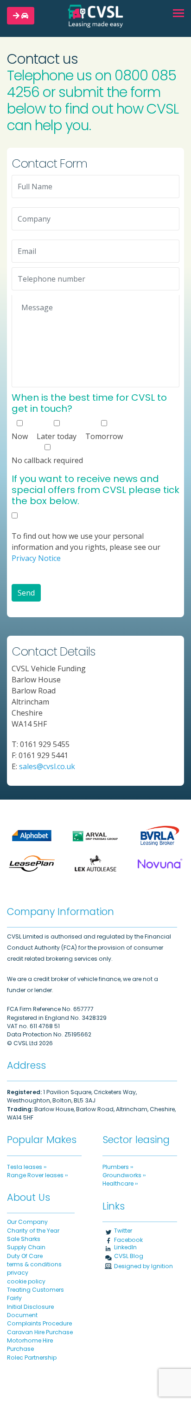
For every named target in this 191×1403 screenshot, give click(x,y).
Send (26, 593)
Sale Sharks (23, 1239)
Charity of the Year (33, 1230)
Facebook (128, 1240)
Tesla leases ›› (26, 1167)
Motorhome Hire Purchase (30, 1345)
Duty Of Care (25, 1256)
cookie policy (26, 1281)
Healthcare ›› (120, 1183)
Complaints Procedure (39, 1323)
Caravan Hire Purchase (40, 1332)
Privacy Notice (36, 558)
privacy (17, 1273)
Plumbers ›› (117, 1167)
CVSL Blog (128, 1256)
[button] (20, 15)
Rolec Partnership (32, 1357)
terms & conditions (34, 1264)
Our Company (27, 1222)
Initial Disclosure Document (30, 1311)
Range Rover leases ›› (37, 1175)
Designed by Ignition (143, 1266)
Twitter (123, 1230)
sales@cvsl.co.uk (47, 766)
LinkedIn (125, 1247)
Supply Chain (26, 1247)
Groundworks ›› (124, 1175)
